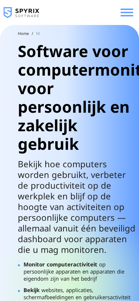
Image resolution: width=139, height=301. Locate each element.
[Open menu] (126, 12)
